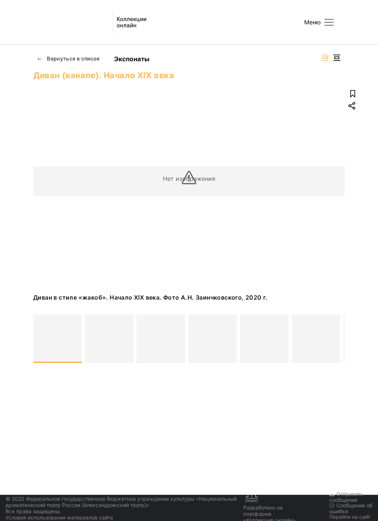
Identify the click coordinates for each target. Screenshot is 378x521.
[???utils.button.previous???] (42, 338)
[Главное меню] (329, 22)
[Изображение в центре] (337, 58)
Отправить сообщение (346, 497)
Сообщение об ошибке (350, 508)
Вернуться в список (73, 58)
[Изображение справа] (325, 58)
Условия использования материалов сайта (59, 517)
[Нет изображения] (57, 338)
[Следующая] (336, 338)
